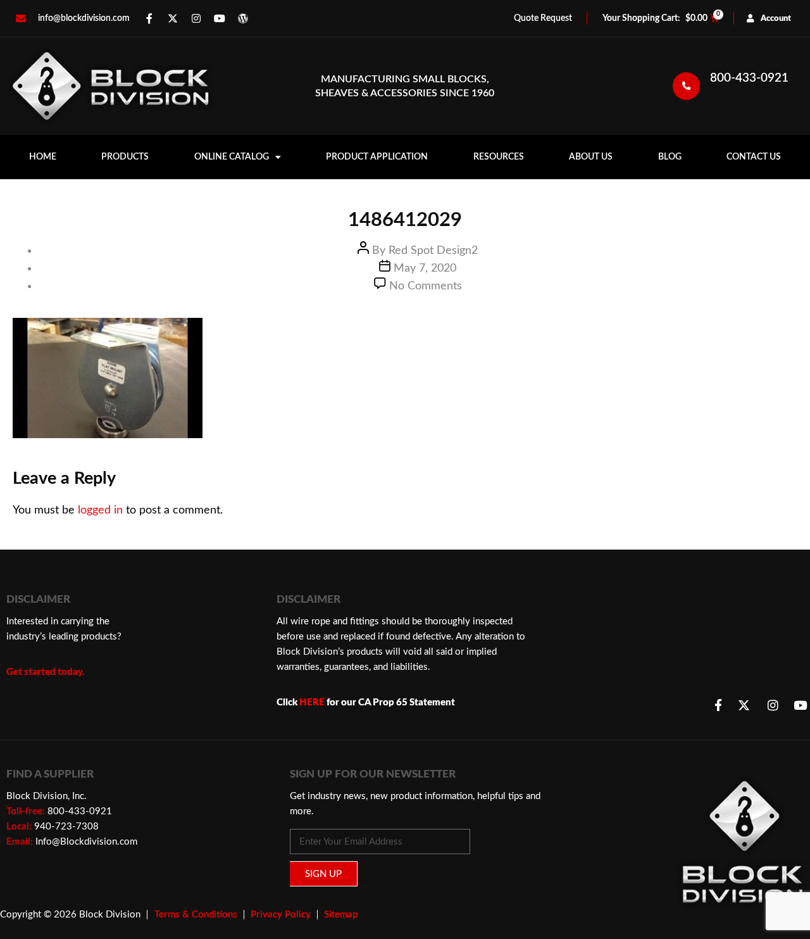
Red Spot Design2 (433, 250)
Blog (670, 157)
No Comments (425, 286)
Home (42, 157)
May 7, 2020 (425, 268)
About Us (591, 157)
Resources (498, 157)
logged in (100, 510)
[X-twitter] (173, 18)
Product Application (377, 157)
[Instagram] (196, 18)
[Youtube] (219, 18)
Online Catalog (231, 157)
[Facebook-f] (149, 18)
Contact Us (753, 157)
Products (125, 157)
